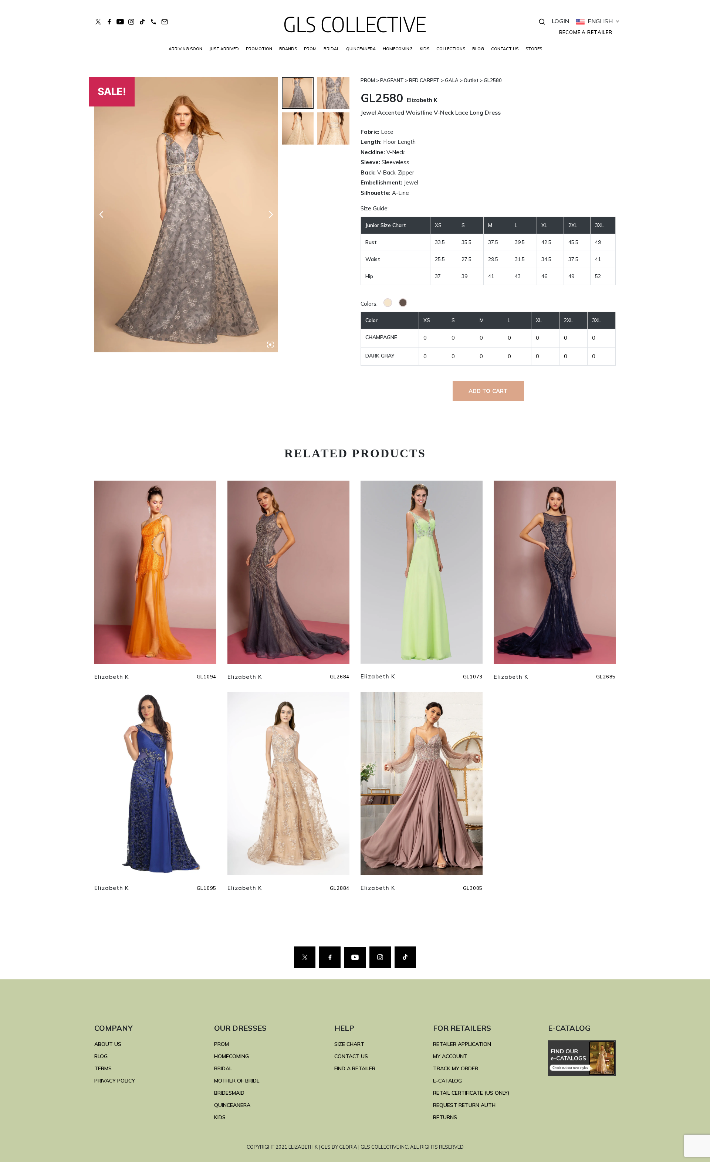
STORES (533, 48)
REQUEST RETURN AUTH (464, 1105)
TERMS (103, 1068)
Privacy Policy (114, 1080)
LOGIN (560, 21)
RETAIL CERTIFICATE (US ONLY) (471, 1093)
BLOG (478, 48)
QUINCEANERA (361, 48)
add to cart (488, 390)
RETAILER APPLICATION (462, 1044)
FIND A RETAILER (354, 1068)
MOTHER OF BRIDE (237, 1080)
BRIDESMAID (229, 1093)
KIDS (424, 48)
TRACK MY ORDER (455, 1068)
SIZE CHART (349, 1044)
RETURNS (445, 1117)
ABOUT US (107, 1044)
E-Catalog (447, 1080)
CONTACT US (504, 48)
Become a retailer (585, 32)
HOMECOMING (398, 48)
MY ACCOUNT (450, 1056)
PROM (310, 48)
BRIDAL (223, 1068)
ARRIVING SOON (185, 48)
